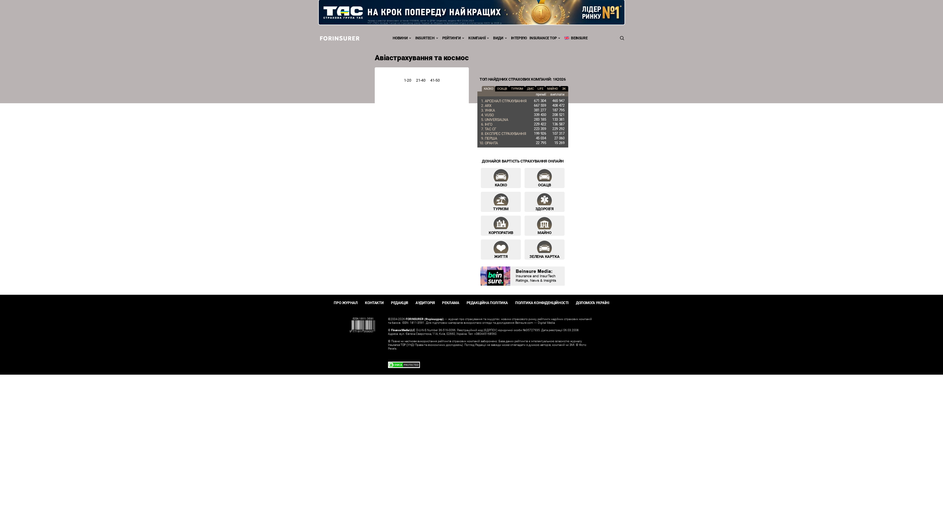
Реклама (450, 303)
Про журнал (346, 303)
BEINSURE (578, 37)
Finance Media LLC (403, 330)
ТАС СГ (490, 128)
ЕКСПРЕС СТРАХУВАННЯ (505, 133)
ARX (488, 105)
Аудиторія (425, 303)
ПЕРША (491, 138)
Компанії (476, 37)
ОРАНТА (491, 142)
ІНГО (488, 124)
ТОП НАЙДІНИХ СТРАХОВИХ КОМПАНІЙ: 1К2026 (523, 79)
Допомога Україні (592, 303)
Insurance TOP (543, 37)
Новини (400, 37)
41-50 (435, 80)
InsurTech (424, 37)
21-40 (420, 80)
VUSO (489, 114)
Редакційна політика (487, 303)
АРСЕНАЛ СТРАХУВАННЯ (506, 100)
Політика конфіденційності (542, 303)
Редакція (399, 303)
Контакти (374, 303)
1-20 (407, 80)
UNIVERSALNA (496, 119)
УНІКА (490, 110)
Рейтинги (451, 37)
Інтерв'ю (519, 37)
